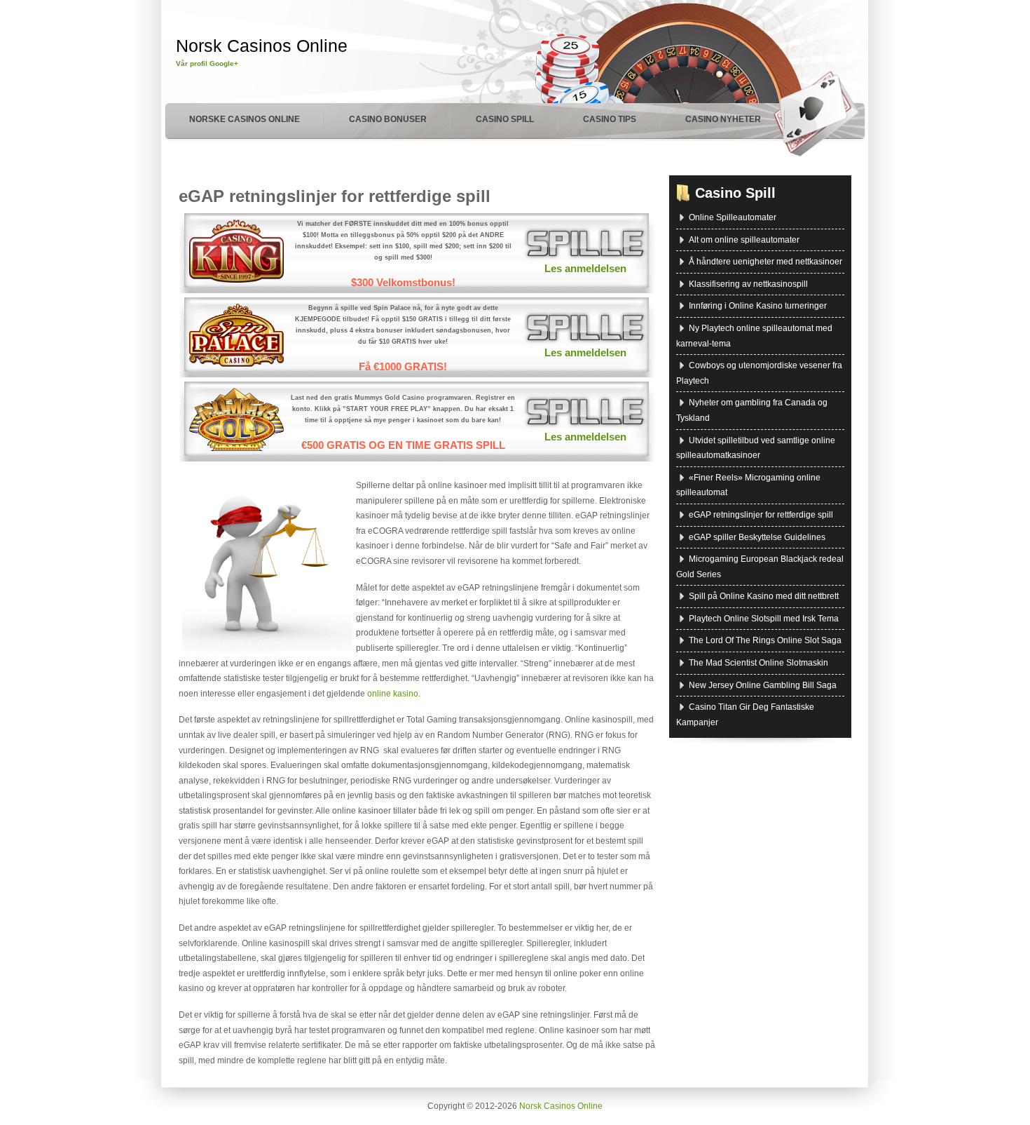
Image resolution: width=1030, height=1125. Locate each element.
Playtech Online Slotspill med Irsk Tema (764, 619)
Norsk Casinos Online (262, 45)
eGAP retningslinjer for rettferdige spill (334, 196)
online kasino (392, 694)
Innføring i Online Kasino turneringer (758, 306)
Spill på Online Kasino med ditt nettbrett (764, 596)
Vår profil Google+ (207, 63)
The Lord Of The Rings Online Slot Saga (765, 640)
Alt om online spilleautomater (744, 240)
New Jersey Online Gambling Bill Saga (763, 685)
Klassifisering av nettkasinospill (748, 284)
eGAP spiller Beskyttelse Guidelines (757, 537)
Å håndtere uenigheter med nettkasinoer (765, 262)
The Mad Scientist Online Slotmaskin (758, 663)
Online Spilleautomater (732, 217)
